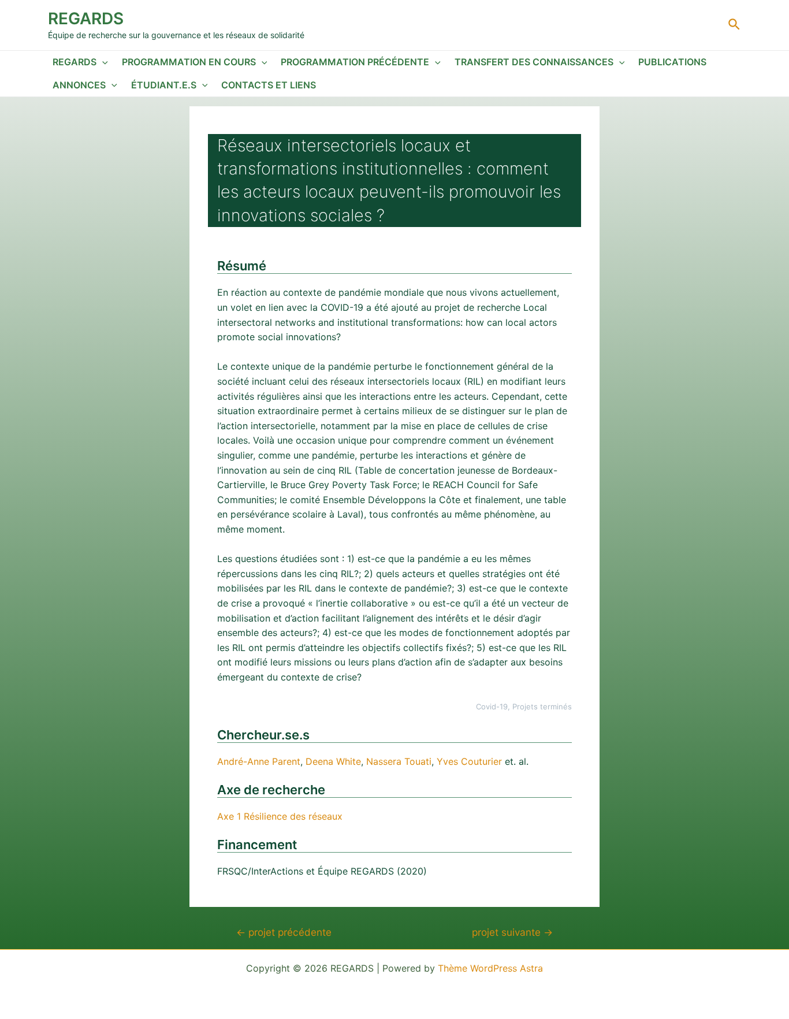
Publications (672, 62)
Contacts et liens (268, 85)
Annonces (79, 85)
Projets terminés (542, 706)
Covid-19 (492, 706)
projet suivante (512, 932)
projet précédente (284, 932)
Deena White (333, 761)
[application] (102, 61)
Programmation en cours (189, 62)
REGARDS (86, 18)
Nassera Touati (398, 761)
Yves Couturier (469, 761)
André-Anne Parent (258, 761)
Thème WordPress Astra (490, 968)
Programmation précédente (355, 62)
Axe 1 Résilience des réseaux (280, 816)
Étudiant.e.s (163, 85)
